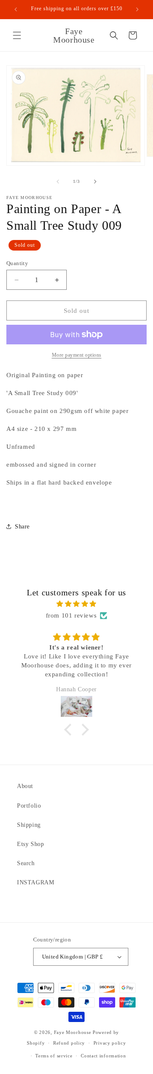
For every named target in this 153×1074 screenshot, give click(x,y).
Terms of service (53, 1055)
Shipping (29, 825)
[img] (76, 604)
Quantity (17, 263)
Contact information (103, 1055)
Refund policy (69, 1042)
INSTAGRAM (35, 882)
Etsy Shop (30, 844)
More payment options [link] (77, 355)
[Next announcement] (137, 9)
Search (26, 863)
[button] (17, 35)
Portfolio (29, 806)
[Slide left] (57, 181)
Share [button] (22, 526)
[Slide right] (95, 181)
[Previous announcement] (15, 9)
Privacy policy (110, 1042)
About (25, 786)
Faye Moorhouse (72, 1032)
